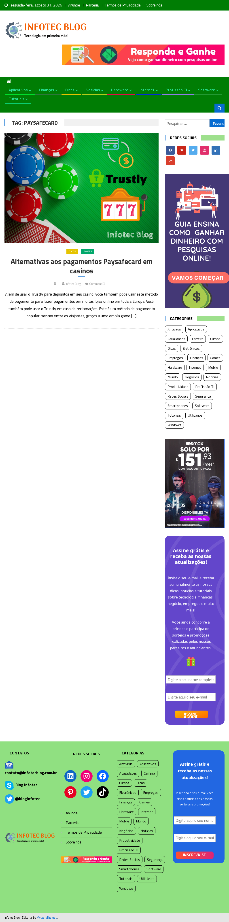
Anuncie (74, 5)
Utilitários (195, 415)
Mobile (213, 367)
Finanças (46, 90)
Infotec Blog (73, 283)
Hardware (119, 90)
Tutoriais (16, 99)
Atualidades (176, 338)
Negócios (192, 377)
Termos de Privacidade (123, 5)
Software (206, 90)
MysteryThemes (47, 917)
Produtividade (178, 386)
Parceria (92, 5)
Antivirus (174, 329)
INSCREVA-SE (194, 855)
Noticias (93, 90)
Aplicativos (18, 90)
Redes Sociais (178, 396)
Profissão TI (176, 90)
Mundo (173, 377)
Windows (174, 425)
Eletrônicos (191, 348)
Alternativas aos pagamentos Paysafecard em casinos (82, 266)
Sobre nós (154, 5)
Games (87, 251)
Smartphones (178, 405)
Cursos (215, 338)
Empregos (175, 357)
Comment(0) (97, 283)
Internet (147, 90)
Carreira (197, 338)
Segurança (203, 396)
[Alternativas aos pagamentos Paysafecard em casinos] (81, 188)
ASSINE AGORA (191, 714)
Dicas (69, 90)
